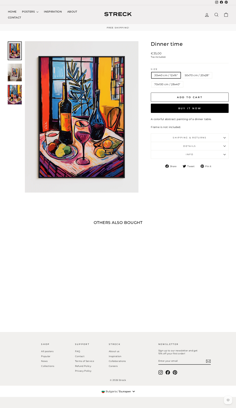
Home (12, 11)
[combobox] (118, 391)
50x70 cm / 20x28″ (197, 75)
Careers (113, 366)
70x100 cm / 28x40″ (167, 84)
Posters (29, 11)
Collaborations (117, 361)
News (44, 361)
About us (114, 351)
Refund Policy (83, 366)
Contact (14, 17)
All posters (47, 351)
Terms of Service (84, 361)
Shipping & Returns (189, 137)
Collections (47, 366)
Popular (45, 356)
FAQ (77, 351)
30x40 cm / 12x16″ (166, 75)
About (72, 11)
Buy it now (189, 108)
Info (189, 154)
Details (189, 146)
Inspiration (53, 11)
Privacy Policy (83, 370)
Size (154, 69)
